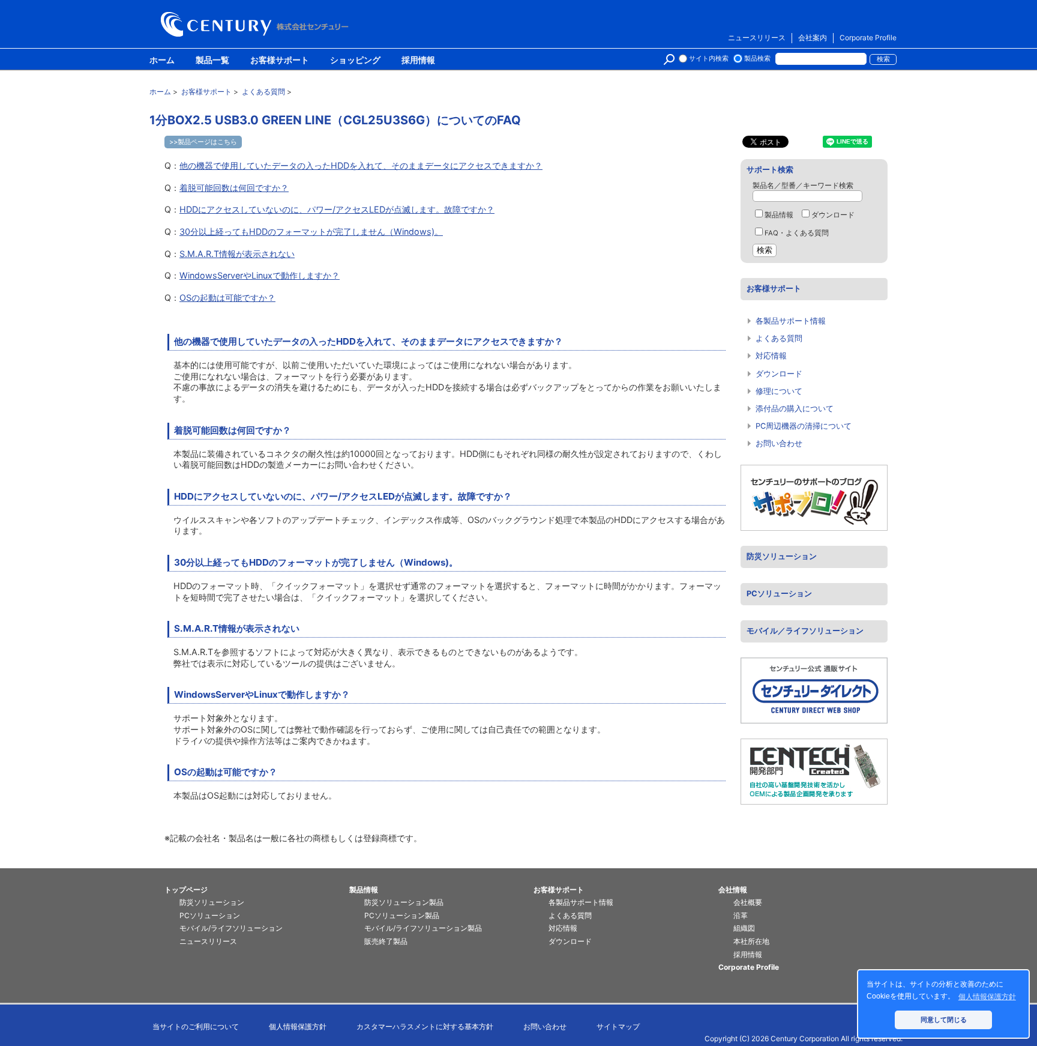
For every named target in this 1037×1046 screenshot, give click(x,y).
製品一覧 (212, 60)
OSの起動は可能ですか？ (227, 297)
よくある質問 (779, 338)
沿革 (740, 915)
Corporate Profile (868, 37)
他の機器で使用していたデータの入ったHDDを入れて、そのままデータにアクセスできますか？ (361, 165)
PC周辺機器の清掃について (804, 426)
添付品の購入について (795, 408)
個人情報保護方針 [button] (987, 997)
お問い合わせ (779, 443)
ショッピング (355, 60)
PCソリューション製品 (401, 915)
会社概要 (747, 902)
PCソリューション (779, 593)
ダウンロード (833, 215)
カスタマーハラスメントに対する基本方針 (424, 1026)
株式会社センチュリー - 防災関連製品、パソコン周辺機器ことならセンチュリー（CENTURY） (257, 24)
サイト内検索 (709, 58)
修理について (779, 391)
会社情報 (732, 889)
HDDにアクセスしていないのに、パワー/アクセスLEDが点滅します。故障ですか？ (336, 209)
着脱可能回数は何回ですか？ (234, 188)
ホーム (162, 60)
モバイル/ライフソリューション (231, 928)
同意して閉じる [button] (944, 1019)
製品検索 (757, 58)
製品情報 (779, 215)
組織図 (744, 928)
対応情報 (771, 355)
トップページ (186, 889)
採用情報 (418, 60)
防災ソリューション (782, 556)
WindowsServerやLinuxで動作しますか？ (259, 275)
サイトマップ (618, 1026)
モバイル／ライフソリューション (805, 630)
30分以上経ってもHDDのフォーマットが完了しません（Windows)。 (311, 231)
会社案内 (812, 37)
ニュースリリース (757, 37)
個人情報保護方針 (297, 1026)
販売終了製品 (385, 941)
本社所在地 (751, 941)
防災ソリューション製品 (403, 902)
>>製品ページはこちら (203, 142)
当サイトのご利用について (195, 1026)
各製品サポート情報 (791, 320)
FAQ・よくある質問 (797, 233)
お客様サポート (279, 60)
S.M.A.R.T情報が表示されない (237, 254)
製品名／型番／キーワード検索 (803, 185)
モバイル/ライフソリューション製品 (423, 928)
